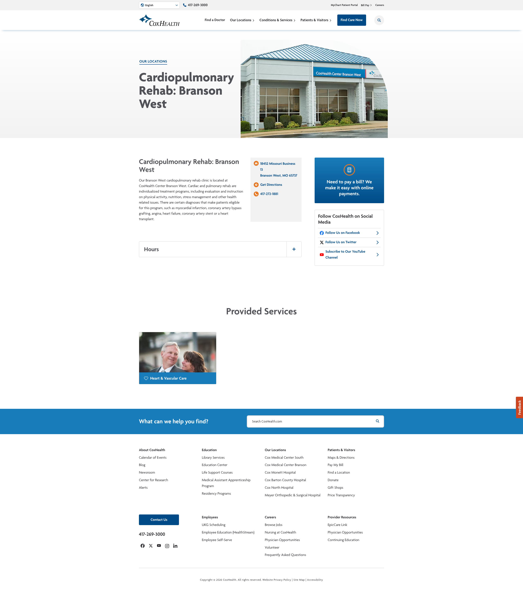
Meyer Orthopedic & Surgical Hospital (293, 495)
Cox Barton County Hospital (285, 480)
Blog (142, 465)
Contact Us (159, 520)
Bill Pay (365, 5)
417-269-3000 (198, 5)
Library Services (213, 457)
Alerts (143, 487)
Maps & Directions (341, 457)
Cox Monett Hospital (280, 472)
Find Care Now (352, 20)
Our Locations (240, 20)
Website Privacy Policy (277, 580)
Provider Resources (342, 517)
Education (209, 450)
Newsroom (147, 472)
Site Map (299, 580)
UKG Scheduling (213, 525)
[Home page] (159, 20)
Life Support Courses (217, 472)
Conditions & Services (275, 20)
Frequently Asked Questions (285, 555)
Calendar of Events (153, 457)
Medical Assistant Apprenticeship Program (226, 483)
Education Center (214, 465)
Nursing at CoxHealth (280, 532)
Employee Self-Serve (217, 540)
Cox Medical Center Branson (285, 465)
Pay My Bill (335, 465)
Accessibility (315, 580)
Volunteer (272, 547)
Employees (210, 517)
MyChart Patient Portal (344, 5)
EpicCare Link (337, 525)
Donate (333, 480)
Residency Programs (216, 493)
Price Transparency (341, 495)
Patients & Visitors (314, 20)
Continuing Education (343, 540)
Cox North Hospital (279, 487)
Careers (379, 5)
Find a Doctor (215, 20)
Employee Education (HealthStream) (228, 532)
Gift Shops (335, 487)
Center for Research (153, 480)
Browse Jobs (273, 525)
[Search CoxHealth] (379, 20)
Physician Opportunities (282, 540)
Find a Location (339, 472)
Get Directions (271, 185)
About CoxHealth (152, 450)
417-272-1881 (269, 194)
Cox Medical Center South (284, 457)
